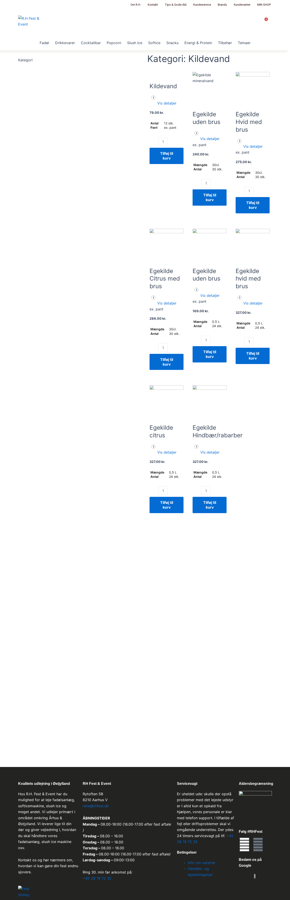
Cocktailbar (91, 42)
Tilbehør (225, 42)
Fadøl (44, 42)
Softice (154, 42)
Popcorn (114, 42)
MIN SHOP (264, 4)
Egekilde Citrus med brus (165, 278)
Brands (222, 4)
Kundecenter (242, 4)
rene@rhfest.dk (96, 806)
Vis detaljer (166, 103)
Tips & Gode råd (175, 4)
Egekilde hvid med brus (248, 278)
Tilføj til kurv (166, 155)
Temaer (244, 42)
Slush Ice (134, 42)
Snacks (172, 42)
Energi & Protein (198, 42)
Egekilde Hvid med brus (249, 122)
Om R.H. (135, 4)
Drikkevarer (65, 42)
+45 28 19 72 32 (97, 878)
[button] (167, 103)
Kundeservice (202, 4)
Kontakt (153, 4)
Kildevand (163, 86)
